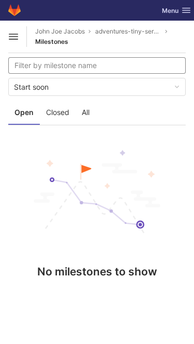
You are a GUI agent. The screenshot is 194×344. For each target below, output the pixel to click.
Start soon (31, 87)
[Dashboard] (14, 10)
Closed (57, 112)
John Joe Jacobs (60, 31)
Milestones (51, 41)
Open (24, 112)
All (85, 112)
